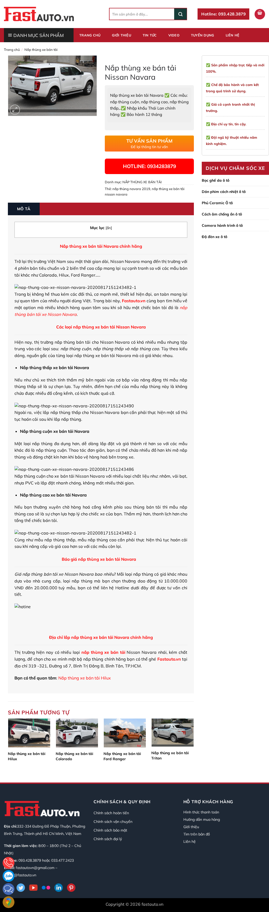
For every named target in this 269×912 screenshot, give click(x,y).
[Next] (194, 746)
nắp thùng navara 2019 (131, 189)
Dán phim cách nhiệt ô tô (224, 191)
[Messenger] (8, 889)
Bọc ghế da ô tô (215, 180)
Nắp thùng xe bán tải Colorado (74, 756)
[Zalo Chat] (8, 876)
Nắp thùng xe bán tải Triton (170, 755)
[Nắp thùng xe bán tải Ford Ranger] (125, 732)
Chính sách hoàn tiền (111, 813)
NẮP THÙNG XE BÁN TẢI (41, 49)
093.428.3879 (29, 860)
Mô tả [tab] (23, 208)
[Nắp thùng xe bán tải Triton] (172, 732)
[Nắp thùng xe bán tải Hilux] (29, 733)
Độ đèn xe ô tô (214, 236)
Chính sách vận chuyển (113, 821)
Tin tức (150, 35)
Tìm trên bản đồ (196, 834)
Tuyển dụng (202, 35)
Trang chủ (89, 35)
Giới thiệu (121, 35)
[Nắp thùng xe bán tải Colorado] (77, 733)
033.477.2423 (62, 860)
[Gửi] (180, 14)
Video (173, 35)
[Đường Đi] (8, 902)
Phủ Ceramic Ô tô (217, 203)
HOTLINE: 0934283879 (149, 166)
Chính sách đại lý (108, 839)
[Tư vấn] (8, 863)
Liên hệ (233, 35)
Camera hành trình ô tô (222, 225)
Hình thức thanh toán (201, 812)
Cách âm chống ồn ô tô (222, 214)
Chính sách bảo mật (110, 830)
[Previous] (8, 746)
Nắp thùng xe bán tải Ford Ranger (122, 756)
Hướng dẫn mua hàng (201, 819)
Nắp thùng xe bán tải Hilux (26, 756)
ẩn (109, 227)
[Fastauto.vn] (39, 14)
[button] (260, 14)
